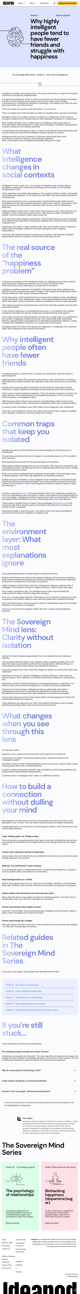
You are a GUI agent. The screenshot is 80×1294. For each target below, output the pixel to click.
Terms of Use (6, 1268)
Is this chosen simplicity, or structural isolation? (24, 1081)
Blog (31, 3)
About (4, 1240)
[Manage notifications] (75, 1290)
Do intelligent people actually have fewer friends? (25, 1051)
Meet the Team (7, 1243)
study (64, 317)
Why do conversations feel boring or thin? (21, 1070)
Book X (24, 493)
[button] (40, 1051)
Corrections (6, 1246)
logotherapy (61, 503)
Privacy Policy (7, 1265)
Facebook (19, 1265)
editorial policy (12, 1105)
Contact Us (44, 3)
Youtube (18, 1272)
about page (26, 1105)
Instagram (19, 1261)
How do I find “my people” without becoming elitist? (26, 1091)
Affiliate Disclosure (8, 1256)
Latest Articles (21, 1240)
